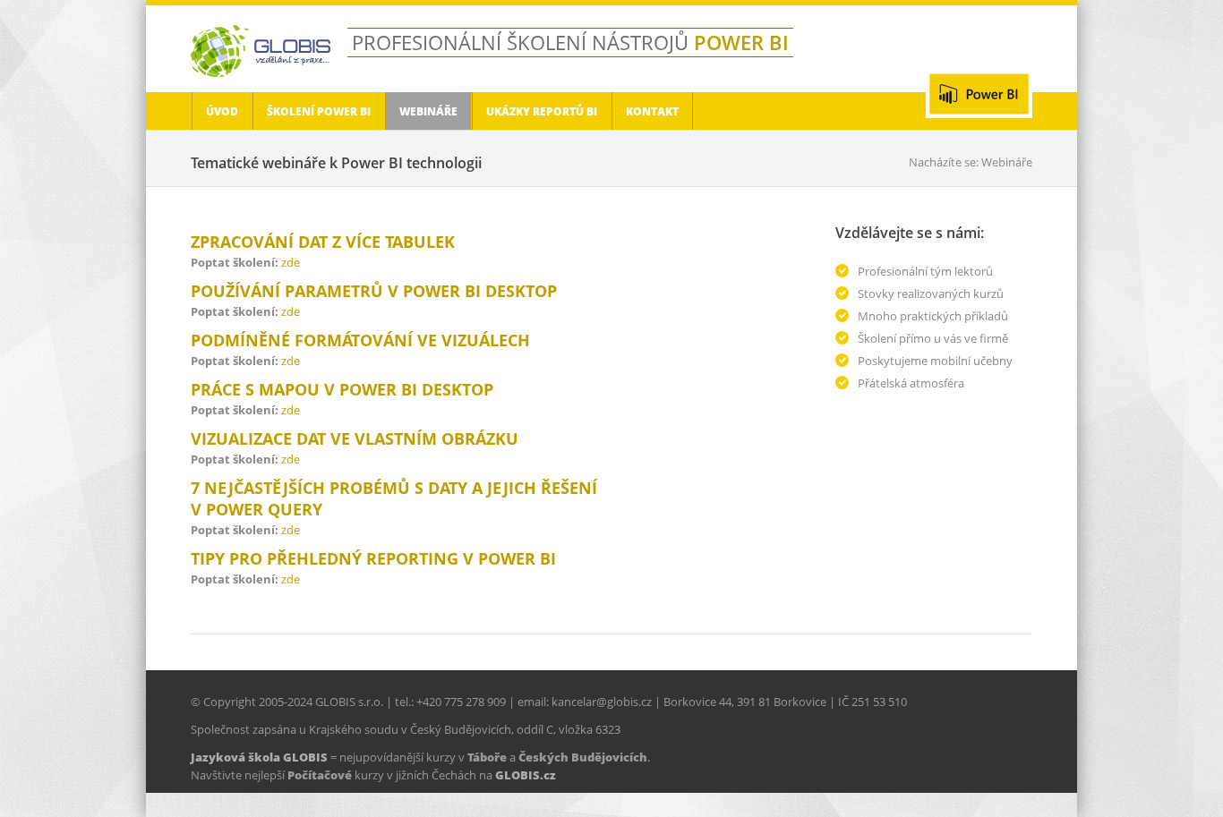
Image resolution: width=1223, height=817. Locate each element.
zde (290, 262)
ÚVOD (222, 111)
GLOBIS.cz (525, 775)
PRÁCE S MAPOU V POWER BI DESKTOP (342, 389)
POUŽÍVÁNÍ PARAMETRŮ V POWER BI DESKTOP (374, 291)
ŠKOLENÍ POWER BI (319, 111)
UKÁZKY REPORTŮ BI (541, 111)
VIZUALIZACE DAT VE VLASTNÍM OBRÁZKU (354, 438)
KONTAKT (652, 111)
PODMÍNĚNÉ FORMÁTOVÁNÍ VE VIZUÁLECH (360, 340)
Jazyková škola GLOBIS (259, 757)
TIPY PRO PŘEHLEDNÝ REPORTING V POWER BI (373, 558)
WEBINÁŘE (428, 111)
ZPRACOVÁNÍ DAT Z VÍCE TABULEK (323, 241)
